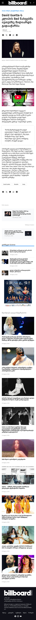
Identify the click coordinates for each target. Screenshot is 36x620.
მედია (25, 612)
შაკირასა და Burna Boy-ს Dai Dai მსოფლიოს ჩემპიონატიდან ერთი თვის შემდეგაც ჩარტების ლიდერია (17, 517)
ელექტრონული (15, 10)
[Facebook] (15, 616)
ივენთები (18, 612)
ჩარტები (31, 612)
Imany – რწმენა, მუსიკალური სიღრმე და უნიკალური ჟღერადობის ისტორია (15, 487)
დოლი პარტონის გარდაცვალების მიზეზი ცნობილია (20, 271)
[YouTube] (21, 616)
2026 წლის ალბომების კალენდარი (13, 459)
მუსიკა (22, 10)
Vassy (23, 184)
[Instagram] (18, 616)
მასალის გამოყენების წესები (12, 599)
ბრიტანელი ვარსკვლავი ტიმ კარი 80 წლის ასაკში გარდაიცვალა (21, 251)
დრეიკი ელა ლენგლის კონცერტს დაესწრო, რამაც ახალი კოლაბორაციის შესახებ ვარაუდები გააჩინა (16, 576)
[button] (3, 2)
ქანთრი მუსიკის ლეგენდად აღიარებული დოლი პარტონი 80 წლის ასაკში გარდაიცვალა (18, 399)
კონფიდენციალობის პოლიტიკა (13, 601)
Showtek (16, 184)
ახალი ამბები (6, 10)
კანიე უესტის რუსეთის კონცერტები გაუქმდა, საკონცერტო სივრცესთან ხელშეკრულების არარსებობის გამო (17, 369)
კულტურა (11, 612)
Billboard (5, 30)
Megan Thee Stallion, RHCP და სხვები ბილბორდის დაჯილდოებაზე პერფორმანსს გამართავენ (22, 213)
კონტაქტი (7, 597)
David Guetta (6, 184)
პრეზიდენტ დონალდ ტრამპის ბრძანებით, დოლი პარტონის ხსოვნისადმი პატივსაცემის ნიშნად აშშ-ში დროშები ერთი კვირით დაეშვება (21, 261)
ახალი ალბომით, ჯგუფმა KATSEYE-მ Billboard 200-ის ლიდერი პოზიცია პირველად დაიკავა (17, 547)
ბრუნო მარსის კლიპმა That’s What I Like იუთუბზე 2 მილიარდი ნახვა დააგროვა (14, 232)
